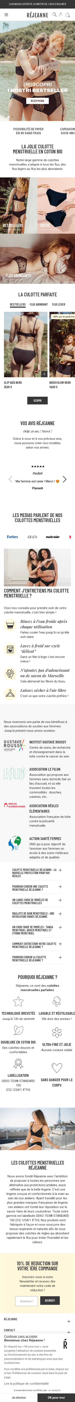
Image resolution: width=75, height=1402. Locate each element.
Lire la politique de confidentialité (26, 1383)
